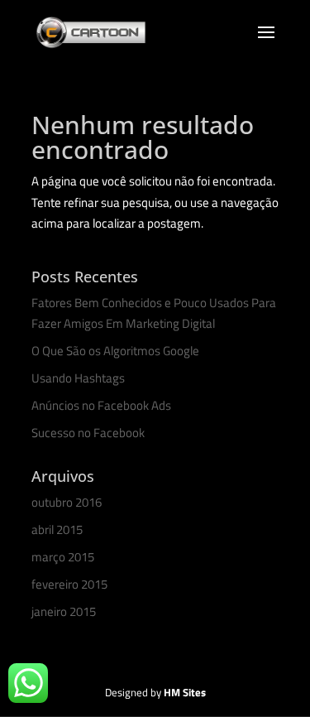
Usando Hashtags (78, 377)
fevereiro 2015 (69, 584)
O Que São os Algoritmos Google (115, 350)
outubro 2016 (66, 502)
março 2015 (62, 556)
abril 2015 (57, 529)
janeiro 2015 (63, 611)
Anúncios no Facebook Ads (101, 405)
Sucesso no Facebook (88, 432)
